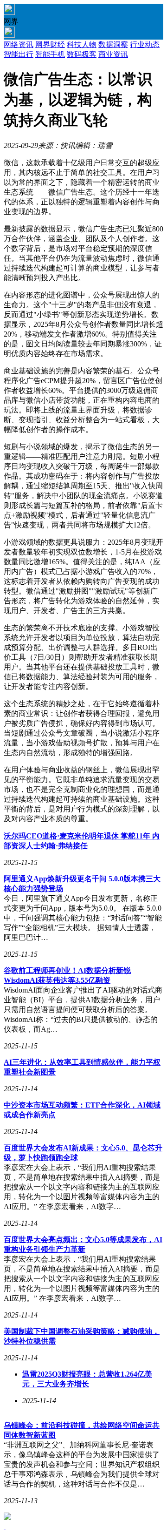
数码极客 (81, 54)
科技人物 (81, 44)
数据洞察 (113, 44)
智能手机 (50, 54)
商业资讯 (113, 54)
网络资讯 (18, 44)
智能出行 (18, 54)
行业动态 (145, 44)
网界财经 (50, 44)
